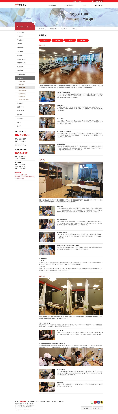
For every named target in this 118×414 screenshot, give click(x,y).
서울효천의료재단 (98, 5)
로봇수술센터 (20, 51)
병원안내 (83, 5)
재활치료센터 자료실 (24, 100)
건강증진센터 (20, 67)
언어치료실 (70, 40)
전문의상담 (21, 84)
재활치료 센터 (64, 28)
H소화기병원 (20, 32)
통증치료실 (82, 40)
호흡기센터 (19, 55)
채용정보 (48, 401)
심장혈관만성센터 (21, 63)
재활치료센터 (20, 78)
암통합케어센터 (20, 107)
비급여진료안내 (54, 401)
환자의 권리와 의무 (31, 401)
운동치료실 (45, 40)
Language (98, 1)
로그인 (74, 1)
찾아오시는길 (61, 401)
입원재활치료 (22, 93)
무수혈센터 (19, 114)
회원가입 (79, 1)
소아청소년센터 (20, 111)
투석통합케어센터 (21, 74)
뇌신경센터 (19, 44)
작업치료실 (57, 40)
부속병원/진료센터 (68, 5)
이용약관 (16, 401)
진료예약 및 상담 (52, 5)
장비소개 (19, 122)
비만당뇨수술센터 (21, 59)
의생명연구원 (20, 118)
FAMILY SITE (85, 408)
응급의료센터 (20, 70)
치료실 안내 (22, 87)
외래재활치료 (22, 96)
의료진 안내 (22, 81)
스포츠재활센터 (22, 90)
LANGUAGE (96, 408)
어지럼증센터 (20, 47)
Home (42, 28)
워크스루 (19, 126)
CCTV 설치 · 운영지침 (40, 401)
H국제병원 (20, 36)
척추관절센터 (20, 40)
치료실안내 (74, 28)
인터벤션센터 (20, 103)
